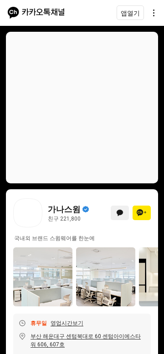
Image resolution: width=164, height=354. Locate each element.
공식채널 (85, 209)
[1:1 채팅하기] (120, 213)
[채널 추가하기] (142, 213)
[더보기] (151, 12)
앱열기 (130, 13)
